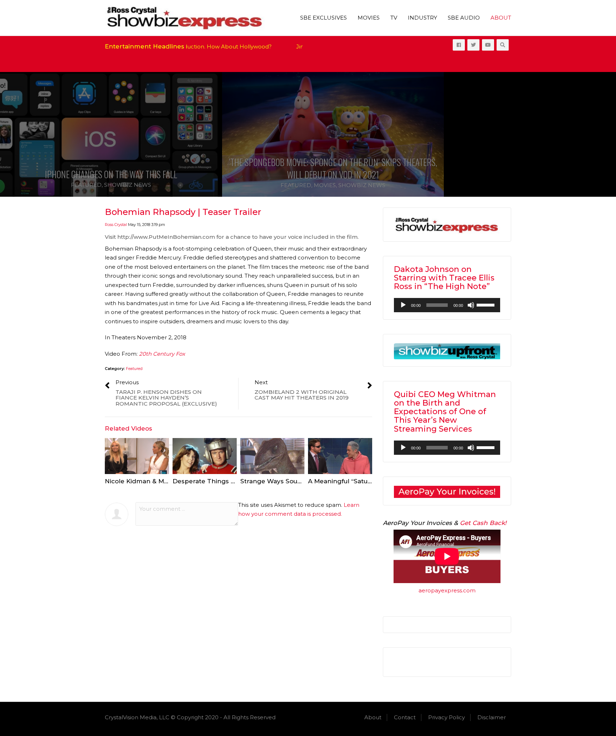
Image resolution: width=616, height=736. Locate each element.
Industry (422, 17)
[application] (447, 305)
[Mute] (470, 305)
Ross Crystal (116, 224)
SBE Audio (464, 17)
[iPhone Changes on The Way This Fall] (111, 134)
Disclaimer (491, 717)
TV (393, 17)
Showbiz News (127, 184)
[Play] (403, 305)
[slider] (487, 304)
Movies (369, 17)
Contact (405, 717)
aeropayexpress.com (447, 590)
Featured (86, 184)
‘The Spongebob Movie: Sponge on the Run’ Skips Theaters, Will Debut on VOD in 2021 (333, 168)
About (501, 17)
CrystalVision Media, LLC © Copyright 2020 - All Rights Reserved (190, 717)
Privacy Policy (446, 717)
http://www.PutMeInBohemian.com (166, 236)
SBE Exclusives (323, 17)
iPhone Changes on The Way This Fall (111, 174)
